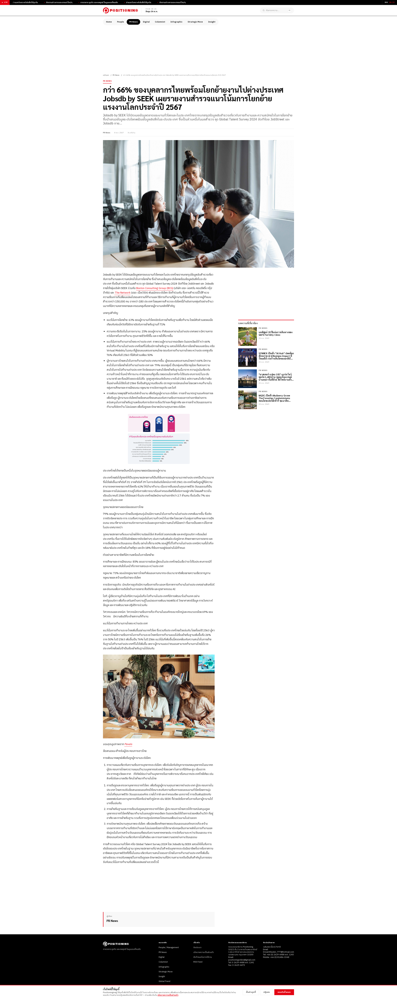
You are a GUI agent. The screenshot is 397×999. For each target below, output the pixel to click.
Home (109, 22)
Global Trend (164, 981)
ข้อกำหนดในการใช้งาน (202, 957)
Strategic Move (195, 22)
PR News (133, 22)
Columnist (160, 22)
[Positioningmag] (120, 10)
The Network (122, 293)
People (120, 22)
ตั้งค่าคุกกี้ (251, 992)
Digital (146, 22)
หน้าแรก (106, 75)
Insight (211, 22)
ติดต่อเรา (197, 947)
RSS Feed (197, 962)
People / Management (169, 947)
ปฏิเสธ (266, 992)
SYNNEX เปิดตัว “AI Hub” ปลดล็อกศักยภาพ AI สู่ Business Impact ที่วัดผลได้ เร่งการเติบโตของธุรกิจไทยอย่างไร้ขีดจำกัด (276, 356)
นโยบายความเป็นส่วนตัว (203, 952)
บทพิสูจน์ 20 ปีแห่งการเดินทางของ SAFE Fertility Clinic (275, 333)
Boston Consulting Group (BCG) (154, 288)
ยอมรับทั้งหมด (284, 992)
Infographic (176, 22)
